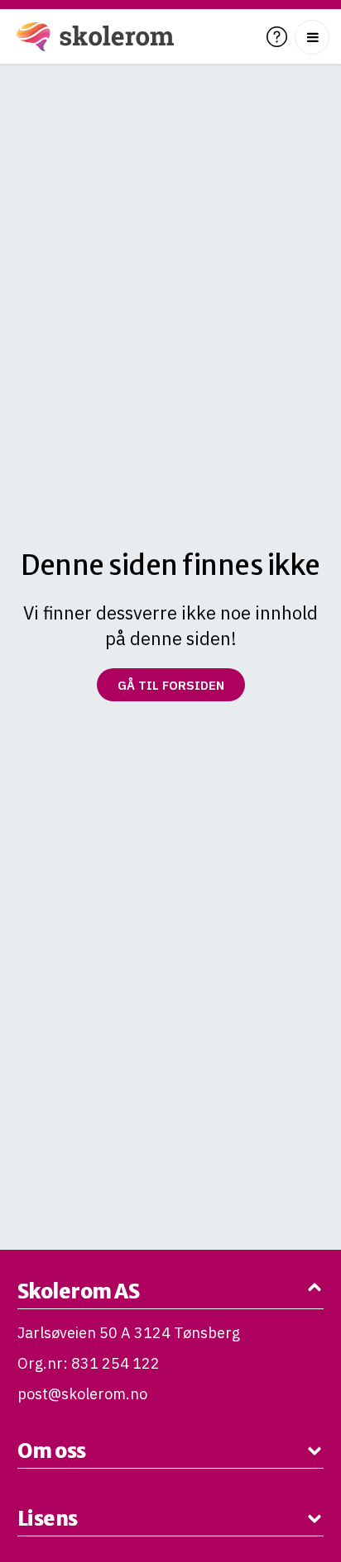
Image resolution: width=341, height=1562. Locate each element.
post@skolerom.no (82, 1393)
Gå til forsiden (171, 685)
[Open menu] (312, 37)
